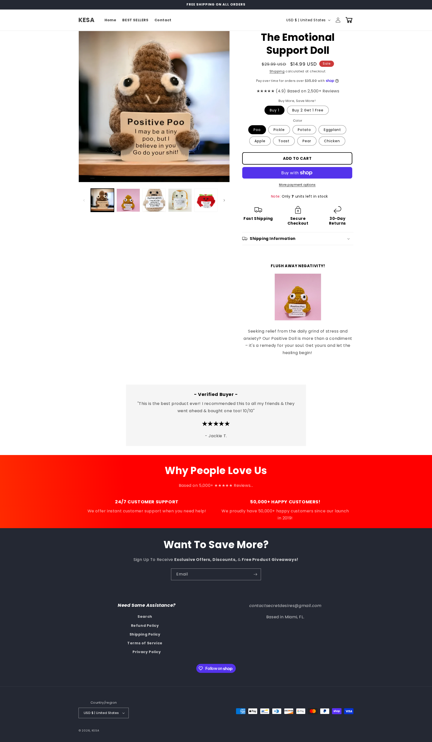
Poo (257, 129)
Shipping (277, 71)
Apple (260, 140)
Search (145, 616)
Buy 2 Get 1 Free (308, 110)
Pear (306, 140)
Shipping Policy (145, 634)
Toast (284, 140)
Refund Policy (145, 625)
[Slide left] (84, 200)
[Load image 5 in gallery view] (206, 200)
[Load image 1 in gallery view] (102, 200)
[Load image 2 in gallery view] (128, 200)
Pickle (279, 129)
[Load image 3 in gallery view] (154, 200)
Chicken (332, 140)
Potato (304, 129)
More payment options (297, 185)
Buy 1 (274, 110)
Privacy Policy (146, 651)
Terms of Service (144, 643)
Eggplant (332, 129)
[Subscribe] (255, 574)
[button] (349, 20)
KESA (95, 730)
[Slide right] (224, 200)
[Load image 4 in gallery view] (180, 200)
